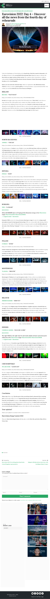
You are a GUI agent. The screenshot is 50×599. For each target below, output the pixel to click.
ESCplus (10, 594)
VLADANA (5, 271)
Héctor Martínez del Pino (18, 23)
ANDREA (4, 142)
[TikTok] (48, 1)
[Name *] (9, 492)
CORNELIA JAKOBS (7, 330)
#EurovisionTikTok (20, 214)
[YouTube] (45, 1)
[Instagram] (43, 1)
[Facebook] (42, 1)
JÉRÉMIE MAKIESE (7, 300)
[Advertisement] (25, 63)
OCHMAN (4, 244)
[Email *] (25, 492)
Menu (46, 5)
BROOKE (4, 94)
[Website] (40, 492)
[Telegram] (47, 1)
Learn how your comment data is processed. (30, 500)
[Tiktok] (42, 593)
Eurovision (5, 452)
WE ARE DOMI (6, 366)
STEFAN (4, 174)
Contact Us (33, 596)
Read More (37, 533)
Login (42, 596)
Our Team (38, 596)
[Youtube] (32, 593)
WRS (3, 207)
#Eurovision (42, 213)
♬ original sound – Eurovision (10, 216)
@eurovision (5, 210)
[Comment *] (25, 489)
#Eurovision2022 (10, 214)
